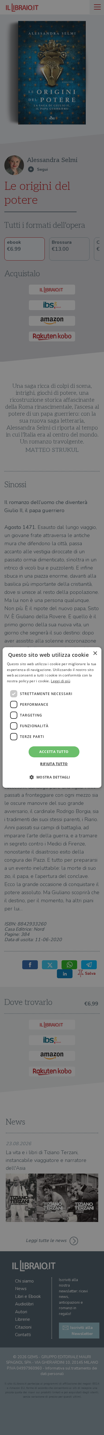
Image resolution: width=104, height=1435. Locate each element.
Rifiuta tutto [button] (54, 763)
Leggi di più (60, 681)
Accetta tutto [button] (53, 751)
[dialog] (52, 717)
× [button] (95, 653)
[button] (52, 777)
